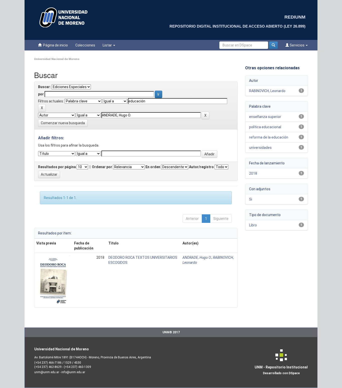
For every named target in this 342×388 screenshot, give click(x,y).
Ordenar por (102, 167)
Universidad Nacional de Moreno (56, 59)
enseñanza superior (265, 117)
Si (250, 199)
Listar (108, 45)
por (41, 94)
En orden (152, 167)
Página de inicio (55, 45)
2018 (253, 173)
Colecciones (85, 45)
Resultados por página (57, 167)
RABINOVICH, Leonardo (267, 91)
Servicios (297, 45)
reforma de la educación (268, 137)
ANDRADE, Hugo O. (197, 257)
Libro (253, 225)
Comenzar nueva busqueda (63, 123)
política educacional (265, 127)
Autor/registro (201, 167)
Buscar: (44, 87)
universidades (260, 148)
